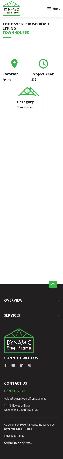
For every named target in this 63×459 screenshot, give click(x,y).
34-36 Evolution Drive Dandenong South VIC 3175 (21, 407)
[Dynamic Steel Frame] (11, 8)
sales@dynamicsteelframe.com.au (25, 398)
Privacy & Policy (14, 436)
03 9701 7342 (14, 391)
